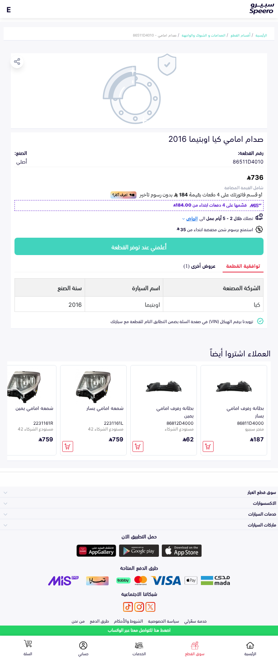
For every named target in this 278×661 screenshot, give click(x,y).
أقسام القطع (240, 34)
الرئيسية (261, 34)
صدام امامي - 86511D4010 (155, 34)
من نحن (78, 620)
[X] (150, 607)
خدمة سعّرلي (195, 620)
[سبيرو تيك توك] (128, 607)
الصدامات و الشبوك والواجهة (204, 34)
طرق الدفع (99, 620)
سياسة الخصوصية (163, 620)
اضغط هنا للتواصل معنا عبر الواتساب (139, 630)
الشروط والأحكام (128, 620)
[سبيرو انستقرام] (139, 607)
